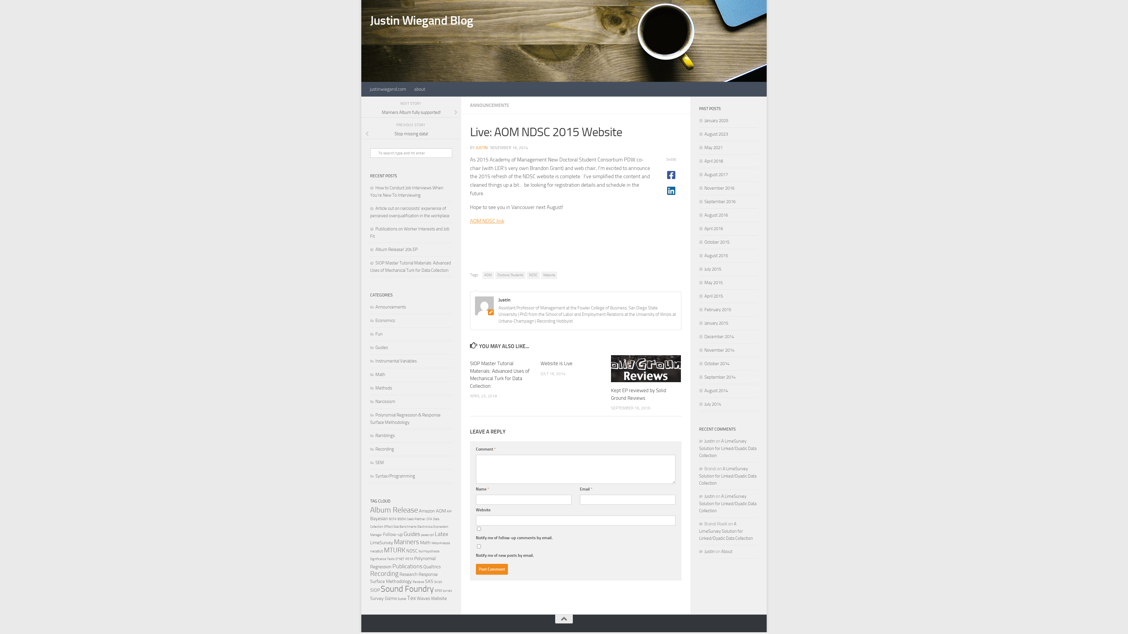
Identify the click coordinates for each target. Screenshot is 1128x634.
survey (447, 591)
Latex (441, 533)
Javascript (427, 535)
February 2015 (717, 309)
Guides (381, 347)
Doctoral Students (510, 275)
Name (482, 489)
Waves (423, 598)
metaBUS (376, 551)
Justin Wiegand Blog (421, 20)
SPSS (438, 591)
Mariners (406, 542)
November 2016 (719, 188)
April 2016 (713, 228)
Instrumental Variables (396, 361)
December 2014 (719, 336)
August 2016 (716, 215)
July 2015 (712, 269)
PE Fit (409, 559)
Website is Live (556, 363)
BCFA (393, 519)
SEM (379, 462)
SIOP (375, 590)
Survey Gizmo (383, 598)
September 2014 (720, 377)
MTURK (394, 550)
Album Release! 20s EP (396, 249)
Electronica (424, 527)
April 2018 (713, 161)
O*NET (399, 559)
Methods (383, 388)
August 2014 (716, 390)
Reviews (418, 582)
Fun (378, 334)
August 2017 (716, 174)
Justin (482, 147)
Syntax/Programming (395, 476)
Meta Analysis (441, 543)
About (726, 551)
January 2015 (716, 323)
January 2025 (716, 120)
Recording (384, 449)
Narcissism (385, 401)
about (419, 89)
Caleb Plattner (416, 519)
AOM (488, 275)
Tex (411, 597)
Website (549, 275)
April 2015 (713, 296)
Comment (486, 449)
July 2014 (712, 404)
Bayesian (379, 518)
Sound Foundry (407, 589)
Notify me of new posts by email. (505, 555)
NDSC (533, 275)
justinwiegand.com (388, 89)
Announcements (489, 105)
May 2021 (713, 147)
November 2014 (719, 350)
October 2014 (716, 363)
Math (380, 374)
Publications (407, 566)
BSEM (401, 519)
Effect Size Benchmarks (400, 527)
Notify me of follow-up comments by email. (514, 537)
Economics (385, 320)
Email (586, 489)
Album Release (394, 510)
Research (409, 574)
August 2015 (716, 255)
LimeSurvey (381, 542)
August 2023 (716, 134)
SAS (429, 581)
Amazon (427, 511)
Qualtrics (432, 566)
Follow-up (393, 534)
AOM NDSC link (487, 221)
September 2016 (720, 201)
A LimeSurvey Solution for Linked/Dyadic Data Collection (727, 448)
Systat (402, 599)
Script (438, 582)
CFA (429, 519)
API (449, 511)
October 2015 (716, 242)
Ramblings (385, 435)
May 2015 (713, 282)
